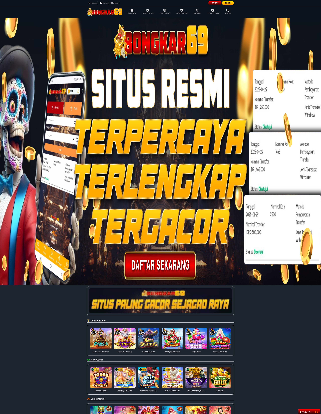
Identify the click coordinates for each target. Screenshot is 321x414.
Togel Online (213, 13)
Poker (228, 13)
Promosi (105, 3)
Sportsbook (182, 13)
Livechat (115, 3)
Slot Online (148, 13)
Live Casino (165, 13)
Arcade (197, 13)
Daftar (215, 3)
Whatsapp (94, 3)
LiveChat (306, 412)
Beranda (132, 13)
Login (228, 3)
